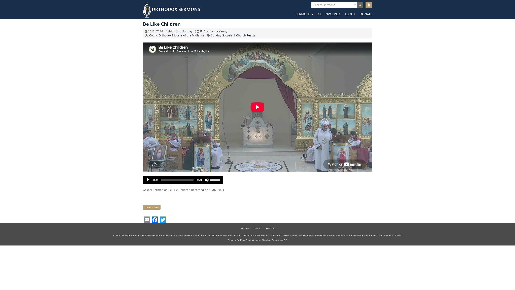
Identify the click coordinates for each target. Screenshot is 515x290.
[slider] (215, 179)
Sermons (303, 14)
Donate (366, 14)
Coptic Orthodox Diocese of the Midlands (177, 35)
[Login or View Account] (369, 5)
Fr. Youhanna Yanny (213, 31)
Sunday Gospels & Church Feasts (233, 35)
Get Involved (329, 14)
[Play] (148, 180)
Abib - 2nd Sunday (179, 31)
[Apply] (360, 5)
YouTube (270, 228)
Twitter (257, 228)
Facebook (245, 228)
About (350, 14)
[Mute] (207, 180)
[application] (183, 180)
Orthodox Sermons (171, 10)
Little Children (152, 207)
